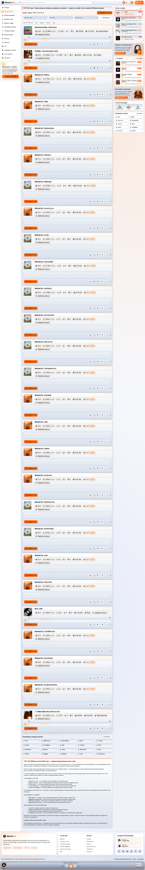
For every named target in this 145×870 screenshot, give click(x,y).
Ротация (33, 847)
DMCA (134, 859)
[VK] (140, 851)
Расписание (90, 841)
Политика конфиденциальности (122, 859)
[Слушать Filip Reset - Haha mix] (122, 71)
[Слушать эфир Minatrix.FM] (122, 14)
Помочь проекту (91, 846)
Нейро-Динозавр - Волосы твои (48, 711)
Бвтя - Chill (38, 609)
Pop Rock (120, 130)
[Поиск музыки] (93, 2)
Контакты (89, 851)
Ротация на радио (65, 844)
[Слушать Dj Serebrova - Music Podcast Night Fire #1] (122, 33)
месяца (48, 22)
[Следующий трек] (75, 866)
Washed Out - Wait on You (43, 342)
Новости (89, 844)
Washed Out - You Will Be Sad (45, 631)
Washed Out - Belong (42, 75)
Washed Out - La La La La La (44, 208)
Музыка (62, 839)
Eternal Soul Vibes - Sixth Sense (46, 27)
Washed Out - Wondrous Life (44, 502)
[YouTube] (127, 851)
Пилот (126, 12)
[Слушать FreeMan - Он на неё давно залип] (25, 63)
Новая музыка (17, 847)
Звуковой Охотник (127, 37)
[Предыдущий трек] (67, 866)
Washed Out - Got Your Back (44, 315)
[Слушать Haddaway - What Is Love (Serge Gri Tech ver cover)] (122, 27)
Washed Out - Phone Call (43, 582)
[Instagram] (131, 851)
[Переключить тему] (125, 2)
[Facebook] (135, 851)
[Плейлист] (140, 864)
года (53, 22)
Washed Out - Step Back (43, 395)
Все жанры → (107, 736)
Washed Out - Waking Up (43, 181)
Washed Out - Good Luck (43, 475)
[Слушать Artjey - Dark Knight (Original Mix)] (122, 21)
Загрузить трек (120, 53)
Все (141, 8)
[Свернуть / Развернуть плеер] (142, 863)
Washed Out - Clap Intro (43, 155)
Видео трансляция (65, 849)
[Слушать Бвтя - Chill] (25, 620)
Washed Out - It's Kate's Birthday (46, 685)
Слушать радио (129, 14)
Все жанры (139, 113)
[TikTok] (119, 851)
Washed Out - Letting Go (43, 288)
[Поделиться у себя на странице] (102, 44)
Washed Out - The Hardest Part (45, 368)
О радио (89, 839)
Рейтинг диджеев (65, 846)
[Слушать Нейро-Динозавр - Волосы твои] (25, 724)
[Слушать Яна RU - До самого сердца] (122, 77)
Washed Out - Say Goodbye (44, 262)
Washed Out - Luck (41, 555)
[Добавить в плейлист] (107, 44)
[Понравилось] (90, 44)
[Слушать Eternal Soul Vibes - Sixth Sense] (25, 39)
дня (36, 22)
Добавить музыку (105, 12)
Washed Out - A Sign (42, 235)
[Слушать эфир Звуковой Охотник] (122, 39)
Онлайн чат (90, 849)
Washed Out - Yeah (41, 422)
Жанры (30, 12)
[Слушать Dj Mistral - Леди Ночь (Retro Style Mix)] (122, 84)
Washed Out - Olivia (41, 101)
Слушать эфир (129, 39)
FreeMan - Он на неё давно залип (46, 51)
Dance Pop (120, 120)
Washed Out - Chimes (42, 448)
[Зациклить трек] (63, 866)
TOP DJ (27, 847)
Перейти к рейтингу (121, 97)
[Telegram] (123, 851)
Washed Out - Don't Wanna (44, 658)
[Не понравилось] (97, 44)
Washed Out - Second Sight (44, 528)
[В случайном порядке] (78, 866)
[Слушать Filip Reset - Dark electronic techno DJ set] (122, 65)
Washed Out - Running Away (44, 128)
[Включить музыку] (71, 866)
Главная (24, 12)
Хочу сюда (139, 58)
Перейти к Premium (10, 76)
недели (42, 22)
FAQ (61, 851)
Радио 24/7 (7, 847)
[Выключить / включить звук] (137, 864)
